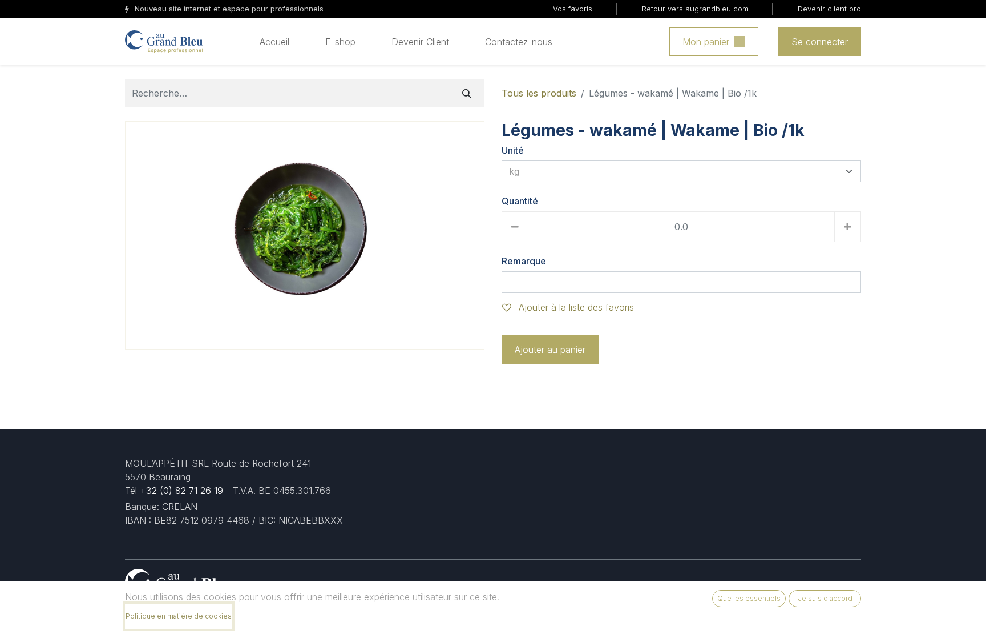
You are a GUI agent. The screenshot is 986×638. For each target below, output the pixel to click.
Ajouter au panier (550, 349)
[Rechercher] (466, 93)
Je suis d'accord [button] (825, 598)
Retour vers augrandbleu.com (695, 8)
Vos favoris (572, 8)
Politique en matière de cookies (179, 616)
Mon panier (705, 41)
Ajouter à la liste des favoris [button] (575, 307)
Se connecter (819, 41)
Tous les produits (539, 93)
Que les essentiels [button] (749, 598)
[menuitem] (274, 41)
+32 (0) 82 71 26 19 (181, 490)
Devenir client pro (829, 8)
